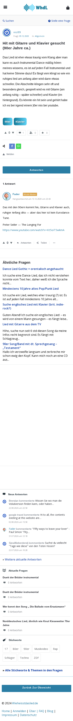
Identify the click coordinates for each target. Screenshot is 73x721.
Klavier (20, 121)
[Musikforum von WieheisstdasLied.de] (37, 7)
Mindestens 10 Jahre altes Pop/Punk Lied (31, 289)
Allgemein (39, 36)
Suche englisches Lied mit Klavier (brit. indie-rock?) (33, 306)
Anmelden (20, 711)
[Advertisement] (36, 421)
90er (8, 121)
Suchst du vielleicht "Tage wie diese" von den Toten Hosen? (38, 544)
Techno (24, 657)
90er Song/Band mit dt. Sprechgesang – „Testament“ (30, 346)
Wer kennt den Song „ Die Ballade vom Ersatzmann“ (34, 606)
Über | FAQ (37, 711)
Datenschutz (28, 715)
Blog (50, 711)
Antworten (26, 242)
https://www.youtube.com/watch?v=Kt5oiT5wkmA (33, 230)
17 (6, 649)
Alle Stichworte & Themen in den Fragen (34, 670)
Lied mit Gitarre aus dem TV (22, 324)
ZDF (36, 657)
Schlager (10, 657)
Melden (10, 154)
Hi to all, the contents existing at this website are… (37, 516)
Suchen (9, 20)
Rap (55, 649)
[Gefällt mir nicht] (13, 132)
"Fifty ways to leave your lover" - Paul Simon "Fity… (39, 530)
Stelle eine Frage (60, 20)
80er (16, 649)
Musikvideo (41, 649)
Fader (12, 528)
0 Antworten (15, 582)
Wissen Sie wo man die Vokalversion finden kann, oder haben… (35, 502)
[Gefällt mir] (5, 132)
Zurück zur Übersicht (36, 687)
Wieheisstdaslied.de (25, 703)
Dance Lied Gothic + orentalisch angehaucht (33, 269)
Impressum (10, 715)
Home (6, 711)
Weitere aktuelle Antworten (23, 559)
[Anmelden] (67, 7)
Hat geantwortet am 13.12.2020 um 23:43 (32, 199)
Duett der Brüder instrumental (21, 577)
